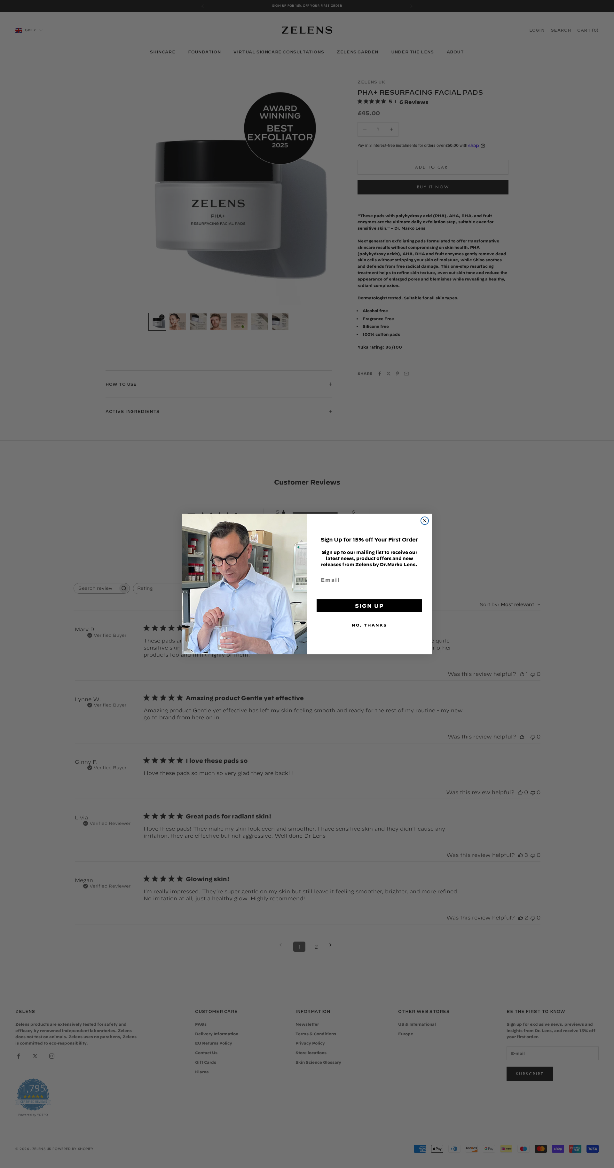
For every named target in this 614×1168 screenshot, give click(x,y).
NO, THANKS (369, 625)
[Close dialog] (425, 521)
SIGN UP (369, 606)
